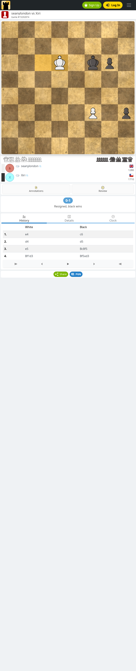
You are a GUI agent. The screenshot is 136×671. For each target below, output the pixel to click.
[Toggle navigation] (129, 5)
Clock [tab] (113, 220)
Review (103, 191)
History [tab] (24, 220)
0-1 (68, 200)
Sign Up (94, 5)
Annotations (36, 191)
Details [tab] (69, 220)
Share (63, 274)
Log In (115, 5)
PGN (78, 274)
